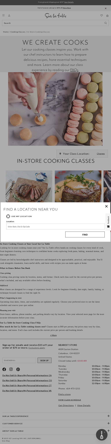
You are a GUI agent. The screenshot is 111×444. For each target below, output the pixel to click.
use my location (21, 216)
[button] (107, 206)
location (10, 221)
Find (85, 234)
